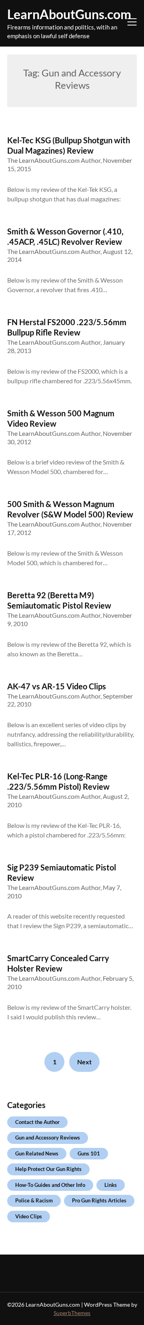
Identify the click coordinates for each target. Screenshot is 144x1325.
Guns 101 (89, 1153)
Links (110, 1185)
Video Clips (28, 1216)
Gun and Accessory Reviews (47, 1137)
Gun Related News (36, 1153)
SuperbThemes (72, 1312)
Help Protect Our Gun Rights (48, 1169)
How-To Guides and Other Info (50, 1185)
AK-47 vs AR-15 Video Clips (56, 686)
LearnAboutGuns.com (69, 14)
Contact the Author (37, 1122)
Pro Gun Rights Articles (99, 1200)
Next (84, 1061)
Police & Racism (34, 1200)
